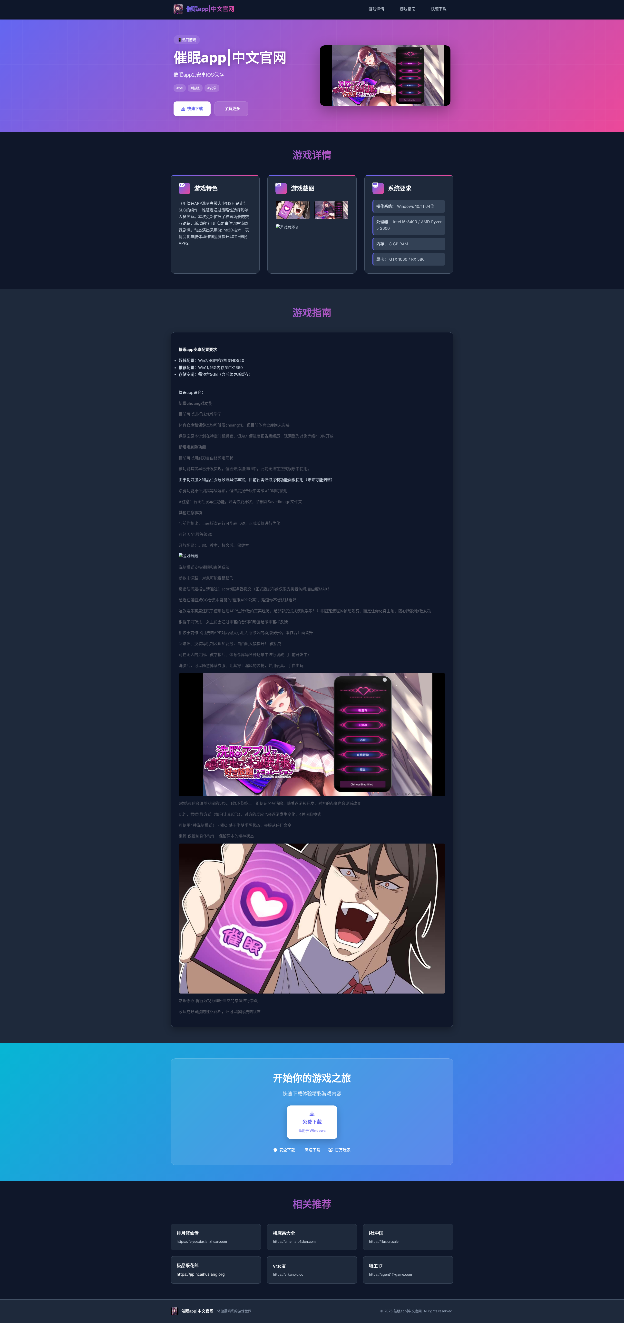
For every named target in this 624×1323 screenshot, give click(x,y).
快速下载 (439, 8)
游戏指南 (407, 8)
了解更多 (232, 108)
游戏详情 (376, 8)
